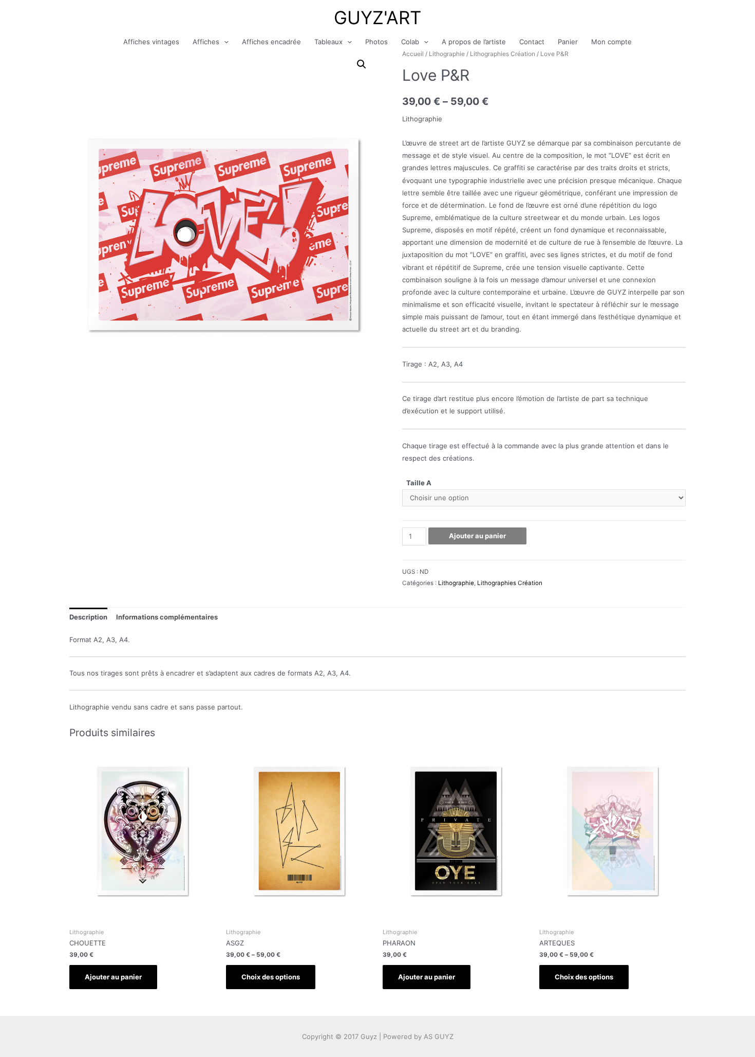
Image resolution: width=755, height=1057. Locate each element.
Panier (568, 42)
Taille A (418, 483)
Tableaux (328, 42)
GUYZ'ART (377, 17)
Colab (410, 42)
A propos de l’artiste (474, 42)
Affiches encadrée (271, 42)
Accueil (413, 54)
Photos (376, 42)
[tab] (88, 617)
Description (88, 617)
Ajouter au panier (477, 536)
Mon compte (611, 42)
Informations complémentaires (167, 617)
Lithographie (447, 54)
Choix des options (270, 977)
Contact (531, 42)
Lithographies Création (502, 54)
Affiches (206, 42)
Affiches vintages (151, 42)
